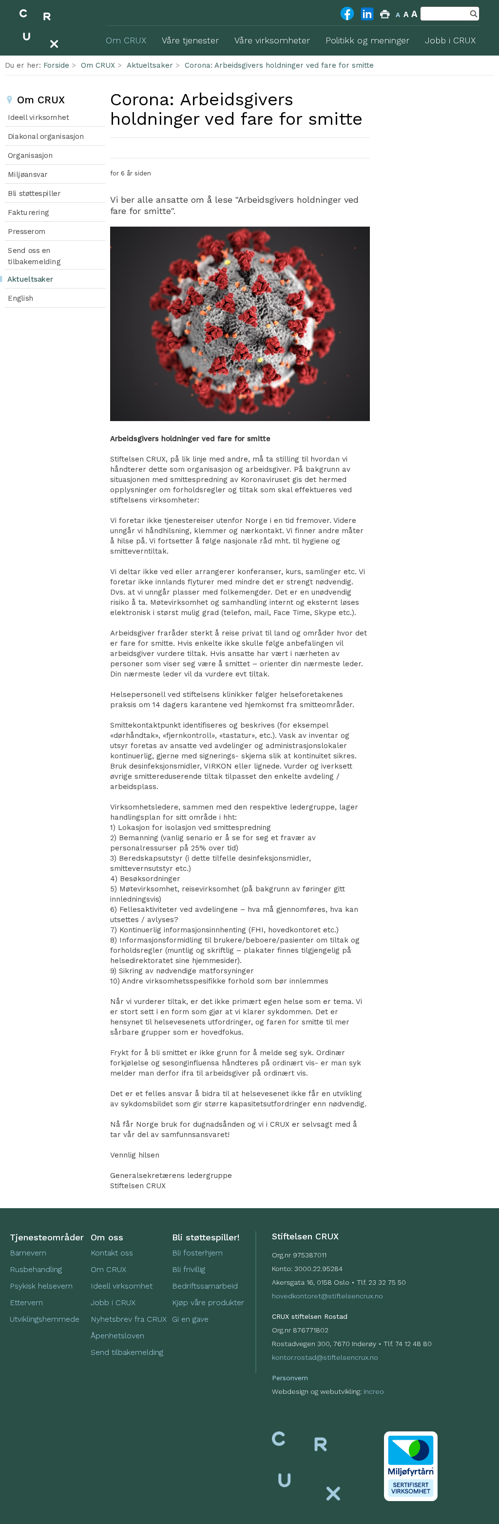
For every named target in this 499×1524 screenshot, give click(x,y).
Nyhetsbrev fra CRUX (129, 1319)
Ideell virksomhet (122, 1286)
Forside (56, 65)
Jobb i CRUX (113, 1302)
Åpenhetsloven (117, 1335)
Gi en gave (190, 1319)
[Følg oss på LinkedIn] (367, 20)
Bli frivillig (188, 1269)
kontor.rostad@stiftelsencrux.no (325, 1357)
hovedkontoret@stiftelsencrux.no (327, 1296)
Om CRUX (98, 65)
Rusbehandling (37, 1269)
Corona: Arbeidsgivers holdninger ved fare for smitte (279, 65)
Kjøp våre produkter (208, 1302)
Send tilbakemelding (127, 1352)
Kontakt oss (112, 1252)
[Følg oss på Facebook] (347, 19)
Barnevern (29, 1252)
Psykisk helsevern (41, 1286)
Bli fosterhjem (197, 1252)
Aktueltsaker (150, 65)
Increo (374, 1391)
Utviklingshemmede (44, 1319)
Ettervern (26, 1302)
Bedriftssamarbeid (205, 1286)
